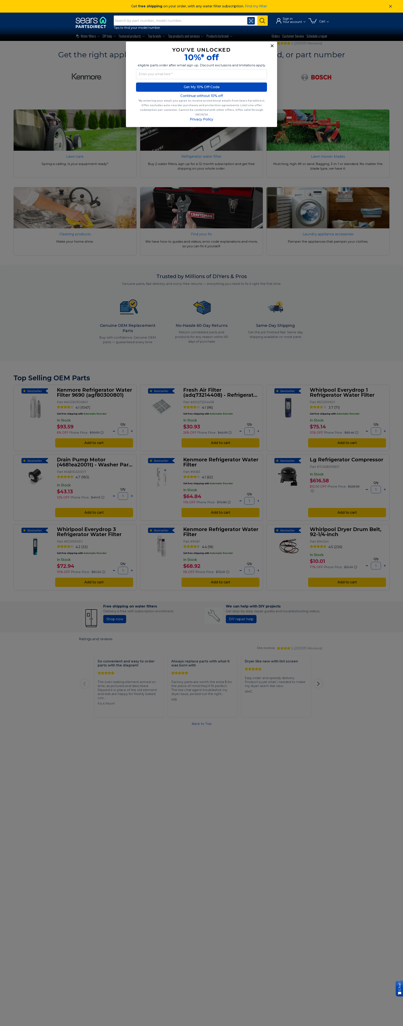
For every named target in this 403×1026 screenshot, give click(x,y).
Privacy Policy (201, 119)
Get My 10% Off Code (202, 87)
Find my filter (256, 6)
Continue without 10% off (201, 96)
